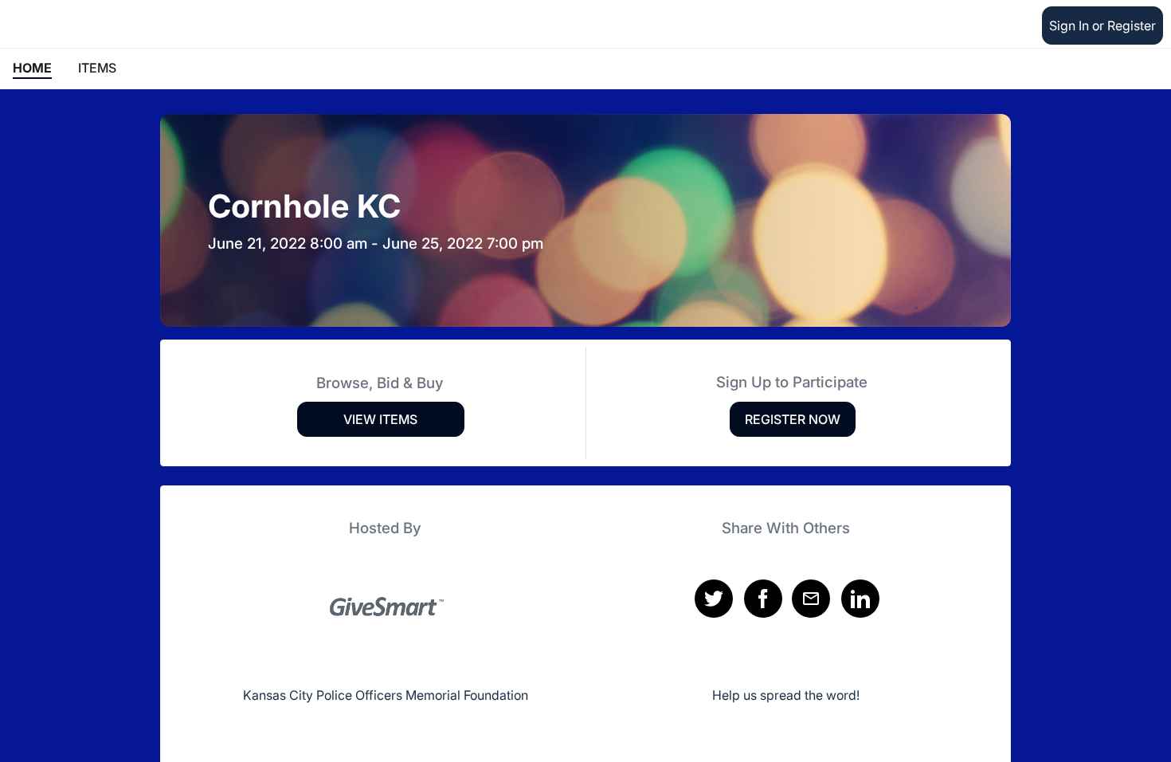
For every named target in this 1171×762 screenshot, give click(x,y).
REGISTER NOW (792, 419)
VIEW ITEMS (380, 419)
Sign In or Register (1102, 25)
